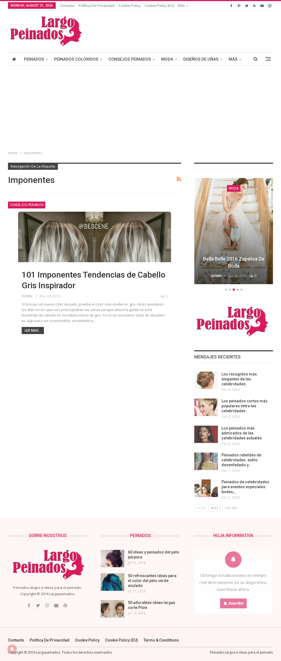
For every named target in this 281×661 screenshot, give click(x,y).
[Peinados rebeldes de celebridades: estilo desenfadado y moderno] (206, 461)
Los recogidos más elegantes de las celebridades (239, 379)
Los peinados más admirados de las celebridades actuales (241, 433)
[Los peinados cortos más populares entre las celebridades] (206, 407)
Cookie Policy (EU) (159, 5)
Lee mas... (33, 330)
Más (182, 5)
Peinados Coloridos (76, 59)
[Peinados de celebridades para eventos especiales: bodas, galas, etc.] (206, 488)
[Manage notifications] (12, 649)
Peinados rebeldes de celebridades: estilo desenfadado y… (241, 460)
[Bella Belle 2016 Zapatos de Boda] (233, 231)
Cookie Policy (129, 5)
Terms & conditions (161, 640)
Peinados (34, 59)
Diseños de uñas (200, 59)
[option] (233, 232)
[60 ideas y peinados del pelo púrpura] (112, 558)
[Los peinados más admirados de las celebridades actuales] (206, 434)
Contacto (67, 5)
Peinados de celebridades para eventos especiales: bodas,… (245, 487)
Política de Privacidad (96, 5)
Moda (167, 59)
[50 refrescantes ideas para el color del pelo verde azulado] (112, 582)
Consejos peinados (129, 59)
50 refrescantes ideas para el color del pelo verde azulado (152, 581)
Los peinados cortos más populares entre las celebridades (244, 406)
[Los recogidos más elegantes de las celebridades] (206, 380)
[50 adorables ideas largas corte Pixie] (112, 609)
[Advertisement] (140, 107)
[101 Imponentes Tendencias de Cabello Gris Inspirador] (94, 249)
